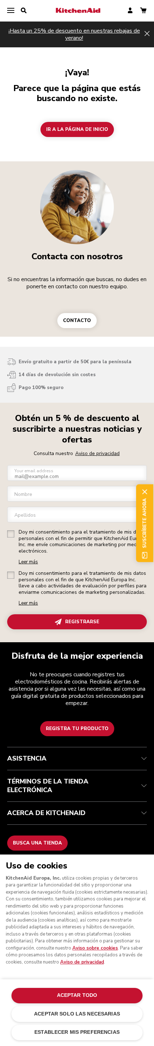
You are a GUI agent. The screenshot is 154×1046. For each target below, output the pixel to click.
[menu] (10, 11)
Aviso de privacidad (97, 453)
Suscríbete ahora (144, 523)
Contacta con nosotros (77, 256)
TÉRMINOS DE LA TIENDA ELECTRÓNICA (47, 785)
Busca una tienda (37, 843)
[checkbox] (10, 534)
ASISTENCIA (27, 758)
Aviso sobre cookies (95, 948)
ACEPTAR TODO (77, 995)
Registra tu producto (77, 728)
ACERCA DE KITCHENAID (46, 813)
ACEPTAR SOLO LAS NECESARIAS (77, 1014)
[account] (130, 11)
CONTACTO (77, 320)
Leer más (28, 562)
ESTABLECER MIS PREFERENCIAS (77, 1032)
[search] (24, 11)
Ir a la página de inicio (77, 129)
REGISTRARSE (82, 622)
